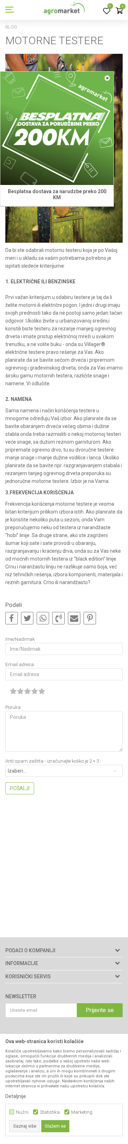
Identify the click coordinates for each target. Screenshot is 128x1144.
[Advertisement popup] (64, 571)
